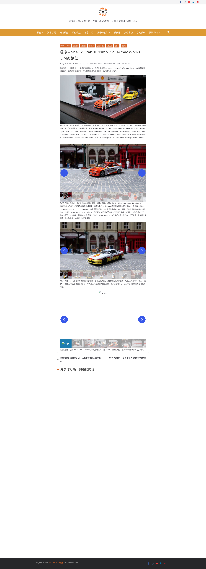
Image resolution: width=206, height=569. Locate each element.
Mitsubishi (106, 64)
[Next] (142, 173)
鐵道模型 (64, 32)
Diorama (93, 64)
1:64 (76, 64)
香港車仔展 (102, 32)
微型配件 (83, 46)
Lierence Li (127, 64)
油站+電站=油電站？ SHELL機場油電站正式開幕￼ (80, 360)
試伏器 (117, 32)
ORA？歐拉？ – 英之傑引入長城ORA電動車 (127, 358)
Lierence (99, 64)
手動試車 (141, 32)
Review (112, 64)
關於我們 (153, 32)
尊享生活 (88, 32)
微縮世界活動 (100, 46)
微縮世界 (91, 46)
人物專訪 (128, 32)
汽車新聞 (51, 32)
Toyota (118, 64)
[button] (109, 32)
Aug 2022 (86, 64)
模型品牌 (109, 46)
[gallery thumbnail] (66, 197)
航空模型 (76, 32)
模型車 (40, 32)
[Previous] (64, 173)
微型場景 (75, 46)
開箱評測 (124, 46)
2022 (80, 64)
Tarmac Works (65, 46)
